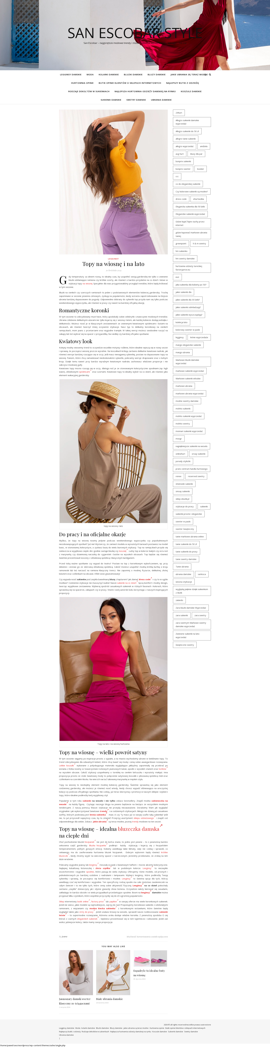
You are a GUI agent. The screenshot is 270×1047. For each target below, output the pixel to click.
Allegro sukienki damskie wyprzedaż (187, 122)
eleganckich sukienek (87, 918)
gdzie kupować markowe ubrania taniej (191, 234)
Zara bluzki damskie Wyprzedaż (191, 607)
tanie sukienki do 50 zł (186, 544)
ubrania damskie (183, 574)
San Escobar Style (135, 33)
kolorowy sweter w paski (188, 329)
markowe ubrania (184, 385)
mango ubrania (183, 352)
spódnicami (84, 371)
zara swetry (200, 615)
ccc (177, 176)
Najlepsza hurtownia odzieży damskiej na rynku (145, 91)
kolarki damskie (109, 74)
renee (178, 476)
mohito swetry (183, 423)
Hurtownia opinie (82, 82)
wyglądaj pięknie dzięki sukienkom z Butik (192, 591)
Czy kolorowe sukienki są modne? (192, 191)
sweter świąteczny (185, 529)
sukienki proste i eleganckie (189, 513)
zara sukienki (182, 615)
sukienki (87, 800)
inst (177, 277)
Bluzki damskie (133, 74)
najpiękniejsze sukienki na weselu (191, 446)
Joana (64, 936)
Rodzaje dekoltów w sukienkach (89, 91)
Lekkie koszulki (66, 765)
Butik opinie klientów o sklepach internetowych (130, 82)
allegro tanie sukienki (186, 138)
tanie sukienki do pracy (186, 551)
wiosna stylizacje (184, 581)
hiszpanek (89, 841)
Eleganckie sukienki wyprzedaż (190, 214)
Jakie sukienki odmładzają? (188, 307)
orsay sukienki (198, 453)
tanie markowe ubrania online (190, 536)
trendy (103, 811)
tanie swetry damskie (186, 559)
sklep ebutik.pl (182, 498)
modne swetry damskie (187, 401)
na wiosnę (87, 283)
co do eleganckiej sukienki (188, 183)
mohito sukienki (183, 408)
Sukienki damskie (111, 99)
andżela (203, 146)
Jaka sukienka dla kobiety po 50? (191, 284)
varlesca (202, 574)
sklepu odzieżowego (144, 818)
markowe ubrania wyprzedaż (189, 393)
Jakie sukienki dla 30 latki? (188, 299)
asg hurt (180, 153)
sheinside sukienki (184, 483)
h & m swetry (199, 243)
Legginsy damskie (71, 74)
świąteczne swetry (185, 644)
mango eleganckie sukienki (188, 344)
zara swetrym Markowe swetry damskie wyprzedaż (191, 624)
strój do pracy (86, 911)
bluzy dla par (196, 153)
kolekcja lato (181, 322)
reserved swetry (196, 476)
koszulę (122, 551)
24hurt (179, 112)
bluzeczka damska (138, 828)
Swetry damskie (136, 99)
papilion (113, 901)
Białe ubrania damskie (109, 999)
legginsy (180, 337)
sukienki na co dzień (126, 582)
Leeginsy (147, 868)
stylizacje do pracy (185, 506)
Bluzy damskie (157, 74)
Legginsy (113, 259)
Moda (90, 74)
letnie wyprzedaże (199, 337)
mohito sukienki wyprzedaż (189, 416)
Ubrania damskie (161, 99)
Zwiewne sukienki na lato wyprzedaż (187, 635)
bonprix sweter (183, 168)
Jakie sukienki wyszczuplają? (189, 314)
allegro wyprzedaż (185, 146)
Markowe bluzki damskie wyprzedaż (187, 362)
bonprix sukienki (183, 161)
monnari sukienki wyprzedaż (189, 431)
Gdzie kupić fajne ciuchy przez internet (190, 223)
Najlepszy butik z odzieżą (182, 82)
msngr (179, 438)
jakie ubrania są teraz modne (189, 74)
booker (200, 168)
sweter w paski (183, 521)
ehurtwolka (198, 199)
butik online (82, 901)
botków (162, 768)
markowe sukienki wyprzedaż (190, 370)
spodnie (90, 871)
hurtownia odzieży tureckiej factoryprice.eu (189, 268)
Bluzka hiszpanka (97, 845)
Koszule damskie (191, 91)
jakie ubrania (99, 821)
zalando (179, 600)
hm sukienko (181, 251)
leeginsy (93, 864)
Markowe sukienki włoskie (188, 378)
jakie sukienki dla (183, 292)
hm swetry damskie (185, 258)
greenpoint (181, 243)
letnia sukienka (98, 814)
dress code (144, 579)
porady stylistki (183, 461)
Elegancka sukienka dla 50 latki (190, 206)
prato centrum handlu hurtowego (192, 468)
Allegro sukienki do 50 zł (187, 131)
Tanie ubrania (182, 566)
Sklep (61, 901)
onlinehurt (180, 453)
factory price (97, 901)
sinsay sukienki (183, 491)
